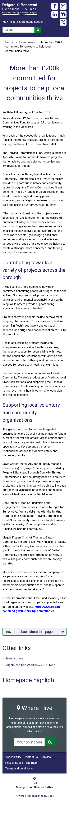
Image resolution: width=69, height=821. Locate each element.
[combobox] (18, 30)
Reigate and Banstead (19, 9)
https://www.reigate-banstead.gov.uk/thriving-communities (32, 609)
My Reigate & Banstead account (24, 21)
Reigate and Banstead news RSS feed (29, 665)
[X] (63, 22)
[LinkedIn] (54, 14)
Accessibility (13, 757)
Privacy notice (14, 762)
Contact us (31, 757)
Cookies (45, 757)
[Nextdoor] (63, 14)
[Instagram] (63, 6)
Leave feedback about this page (28, 632)
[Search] (38, 30)
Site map (31, 762)
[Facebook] (54, 6)
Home (9, 42)
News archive (13, 658)
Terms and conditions (19, 768)
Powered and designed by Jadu (34, 796)
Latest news (27, 42)
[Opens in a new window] (50, 742)
